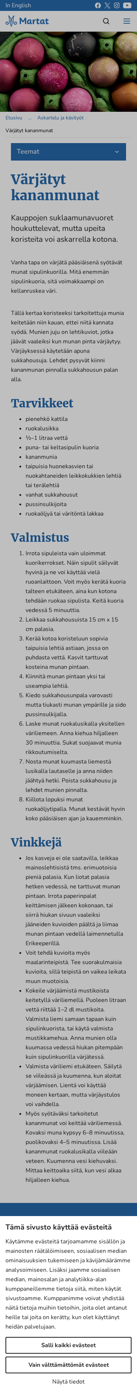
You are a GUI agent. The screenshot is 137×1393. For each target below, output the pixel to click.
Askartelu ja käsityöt (60, 117)
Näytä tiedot (68, 1382)
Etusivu (13, 117)
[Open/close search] (106, 21)
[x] (107, 5)
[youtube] (127, 5)
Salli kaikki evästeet (68, 1345)
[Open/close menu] (127, 21)
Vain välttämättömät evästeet (68, 1365)
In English (18, 5)
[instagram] (116, 5)
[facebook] (98, 5)
